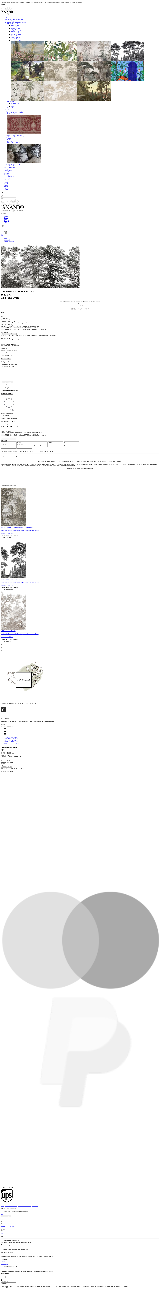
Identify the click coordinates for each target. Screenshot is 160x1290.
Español (6, 185)
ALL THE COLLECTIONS (18, 40)
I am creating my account (7, 1226)
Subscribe (3, 724)
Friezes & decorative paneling (15, 112)
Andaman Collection (16, 26)
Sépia (12, 104)
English (6, 183)
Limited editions (15, 39)
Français (6, 182)
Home (5, 238)
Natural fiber (10, 107)
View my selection (5, 358)
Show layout (5, 415)
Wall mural (7, 240)
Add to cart (4, 440)
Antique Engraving (16, 30)
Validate (3, 1261)
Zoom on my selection (6, 382)
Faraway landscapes (16, 31)
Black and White (15, 103)
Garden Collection (15, 28)
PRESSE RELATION (10, 740)
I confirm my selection (6, 393)
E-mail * (3, 1277)
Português (6, 188)
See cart (3, 1214)
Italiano (6, 186)
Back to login (4, 1264)
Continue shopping (5, 1216)
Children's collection (16, 37)
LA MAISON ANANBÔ (11, 738)
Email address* (5, 1259)
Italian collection (15, 25)
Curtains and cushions (13, 139)
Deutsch (6, 189)
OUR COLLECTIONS (10, 737)
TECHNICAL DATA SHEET (12, 743)
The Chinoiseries (15, 36)
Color (12, 106)
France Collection (15, 33)
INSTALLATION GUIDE (11, 741)
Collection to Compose (13, 113)
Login (2, 1233)
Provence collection (16, 34)
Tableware (10, 138)
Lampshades (10, 141)
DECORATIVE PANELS (14, 142)
